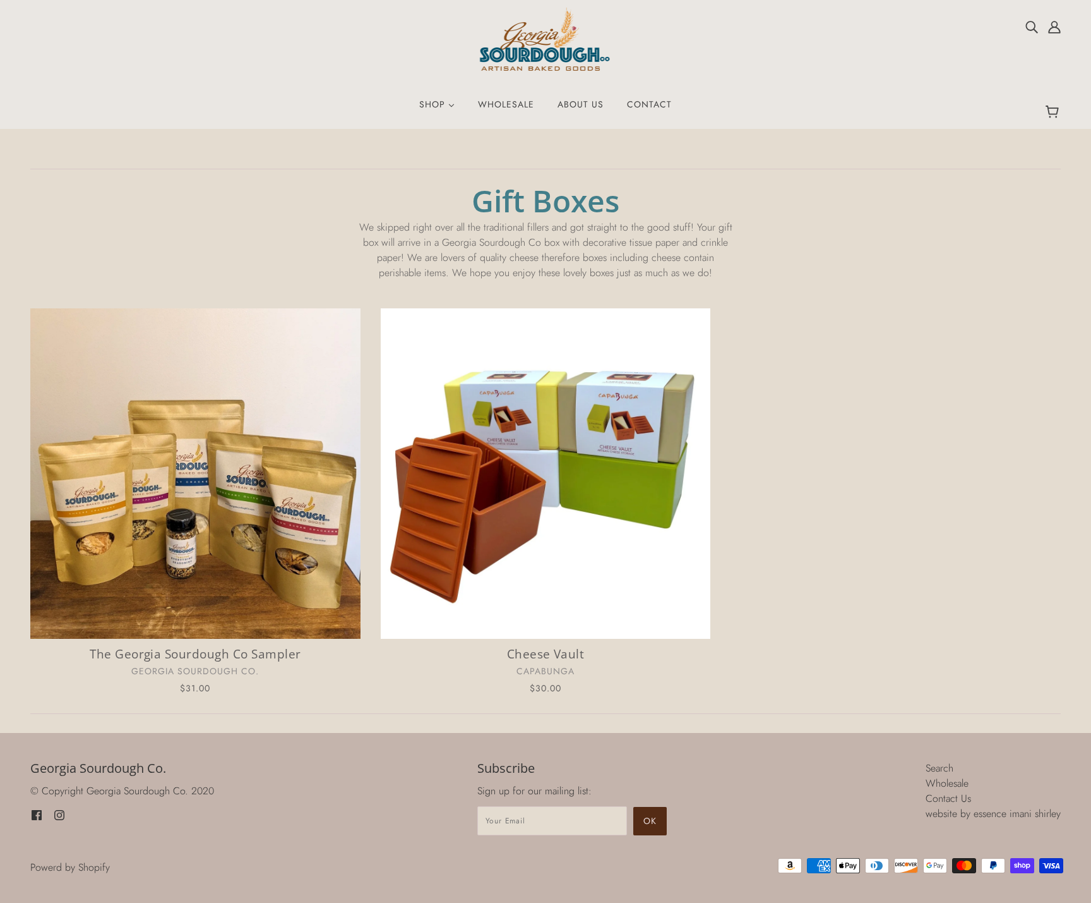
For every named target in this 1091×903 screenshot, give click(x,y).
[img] (1031, 26)
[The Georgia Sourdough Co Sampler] (195, 473)
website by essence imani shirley (993, 813)
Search (939, 768)
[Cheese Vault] (546, 473)
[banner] (546, 38)
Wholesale (947, 783)
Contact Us (948, 798)
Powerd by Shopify (70, 867)
